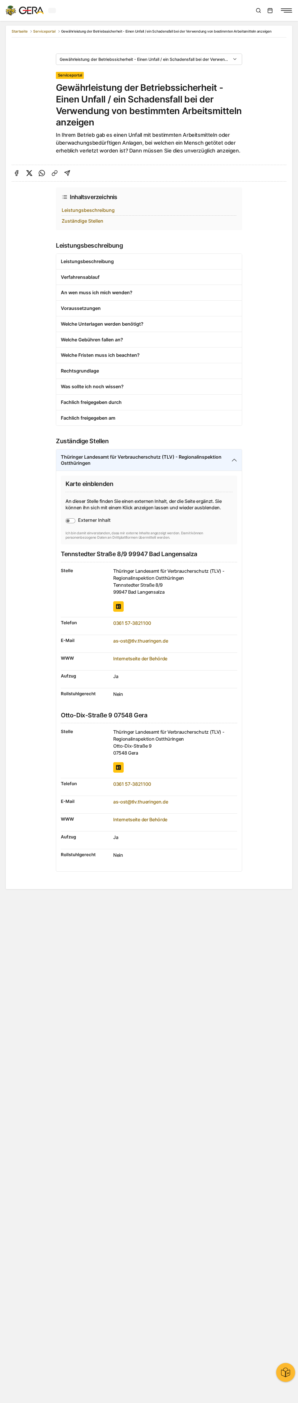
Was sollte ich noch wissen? (92, 386)
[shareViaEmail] (67, 173)
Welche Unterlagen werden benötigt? (102, 324)
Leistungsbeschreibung (88, 210)
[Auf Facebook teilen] (17, 173)
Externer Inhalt (94, 520)
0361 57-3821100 (132, 623)
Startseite (20, 31)
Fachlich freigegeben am (88, 418)
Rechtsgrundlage (80, 371)
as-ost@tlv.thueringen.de (140, 641)
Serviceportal (44, 31)
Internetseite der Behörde (140, 658)
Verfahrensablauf (80, 277)
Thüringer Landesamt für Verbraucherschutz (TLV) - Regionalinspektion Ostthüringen (141, 460)
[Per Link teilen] (55, 173)
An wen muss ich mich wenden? (96, 292)
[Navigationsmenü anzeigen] (286, 10)
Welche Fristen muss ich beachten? (100, 355)
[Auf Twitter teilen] (29, 173)
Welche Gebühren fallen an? (92, 340)
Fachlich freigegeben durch (91, 402)
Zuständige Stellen (82, 221)
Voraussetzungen (81, 308)
